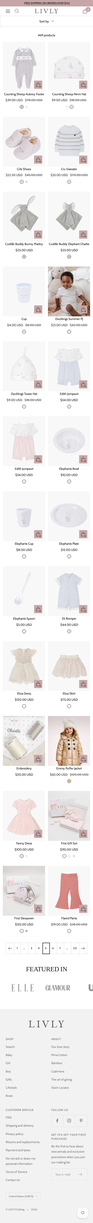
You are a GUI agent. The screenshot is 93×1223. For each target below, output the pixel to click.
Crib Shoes (24, 169)
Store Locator (60, 1087)
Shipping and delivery (20, 1125)
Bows (9, 1096)
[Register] (80, 1174)
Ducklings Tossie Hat (24, 394)
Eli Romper (69, 618)
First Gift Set (69, 843)
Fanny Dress (24, 843)
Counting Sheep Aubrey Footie (24, 94)
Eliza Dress (24, 693)
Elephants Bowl (69, 468)
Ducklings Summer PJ (69, 319)
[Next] (83, 948)
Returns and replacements (23, 1142)
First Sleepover (24, 918)
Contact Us (13, 1180)
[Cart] (85, 11)
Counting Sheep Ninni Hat (69, 94)
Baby (9, 1055)
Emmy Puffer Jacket (69, 768)
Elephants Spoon (24, 618)
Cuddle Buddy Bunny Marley (24, 244)
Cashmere (57, 1071)
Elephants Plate (69, 543)
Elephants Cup (24, 543)
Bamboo (56, 1063)
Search (10, 1047)
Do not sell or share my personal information (21, 1161)
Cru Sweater (69, 169)
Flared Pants (69, 918)
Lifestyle (11, 1087)
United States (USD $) (21, 1196)
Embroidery (24, 768)
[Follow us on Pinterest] (81, 1121)
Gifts (9, 1079)
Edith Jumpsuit (69, 394)
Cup (24, 319)
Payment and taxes (18, 1150)
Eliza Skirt (69, 693)
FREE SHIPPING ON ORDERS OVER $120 (47, 3)
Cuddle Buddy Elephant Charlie (69, 244)
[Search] (17, 11)
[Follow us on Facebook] (57, 1121)
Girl (8, 1063)
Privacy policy (15, 1134)
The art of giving (61, 1079)
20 (75, 948)
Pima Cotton (59, 1055)
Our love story (60, 1047)
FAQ (8, 1117)
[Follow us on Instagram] (69, 1121)
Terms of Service (16, 1172)
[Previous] (10, 948)
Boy (8, 1071)
